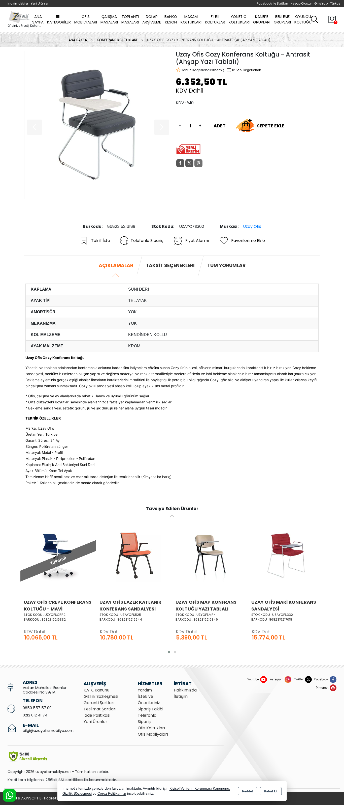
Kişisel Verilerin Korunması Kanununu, (199, 788)
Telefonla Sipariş (147, 240)
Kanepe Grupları (261, 19)
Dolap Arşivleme (151, 19)
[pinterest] (198, 163)
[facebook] (180, 163)
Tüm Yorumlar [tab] (226, 265)
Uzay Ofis (252, 226)
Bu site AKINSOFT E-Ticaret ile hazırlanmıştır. (48, 798)
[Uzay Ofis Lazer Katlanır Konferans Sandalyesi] (134, 554)
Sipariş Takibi (150, 709)
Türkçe (335, 3)
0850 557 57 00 (37, 707)
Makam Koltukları (191, 19)
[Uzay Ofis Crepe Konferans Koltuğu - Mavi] (58, 554)
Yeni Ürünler (95, 722)
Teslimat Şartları (100, 709)
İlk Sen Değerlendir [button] (246, 70)
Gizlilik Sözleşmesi (101, 696)
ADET (220, 126)
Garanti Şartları (99, 703)
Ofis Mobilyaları (85, 19)
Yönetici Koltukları (239, 19)
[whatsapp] (207, 163)
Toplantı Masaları (130, 19)
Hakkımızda (185, 690)
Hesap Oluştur (301, 3)
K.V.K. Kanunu (96, 690)
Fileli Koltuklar (215, 19)
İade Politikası (97, 715)
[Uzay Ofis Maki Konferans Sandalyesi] (286, 554)
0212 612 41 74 (35, 715)
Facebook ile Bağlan (272, 3)
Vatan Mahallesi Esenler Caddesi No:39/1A (44, 690)
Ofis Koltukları (151, 728)
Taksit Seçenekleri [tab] (170, 265)
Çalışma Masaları (109, 19)
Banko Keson (170, 19)
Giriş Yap (321, 3)
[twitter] (189, 163)
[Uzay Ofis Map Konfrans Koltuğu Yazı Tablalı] (210, 554)
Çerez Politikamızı (111, 793)
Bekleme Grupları (282, 19)
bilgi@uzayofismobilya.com (48, 730)
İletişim (181, 696)
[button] (169, 652)
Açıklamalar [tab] (116, 265)
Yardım (145, 690)
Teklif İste (100, 240)
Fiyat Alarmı (197, 240)
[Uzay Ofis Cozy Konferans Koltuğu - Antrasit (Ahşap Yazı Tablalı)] (98, 125)
